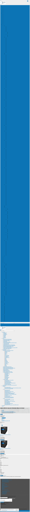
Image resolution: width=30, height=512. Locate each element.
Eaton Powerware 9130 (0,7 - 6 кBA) (11, 254)
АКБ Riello (6, 266)
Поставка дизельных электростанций (10, 392)
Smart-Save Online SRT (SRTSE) (11, 100)
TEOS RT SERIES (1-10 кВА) (10, 199)
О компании (5, 7)
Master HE (8, 71)
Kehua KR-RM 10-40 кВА (10, 152)
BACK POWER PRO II (10, 48)
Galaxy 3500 (8, 82)
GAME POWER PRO (9, 37)
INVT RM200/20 (9, 132)
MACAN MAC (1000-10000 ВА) (11, 175)
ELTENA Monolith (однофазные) (11, 214)
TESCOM (6, 184)
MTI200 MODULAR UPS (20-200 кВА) (12, 186)
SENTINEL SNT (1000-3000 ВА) (11, 170)
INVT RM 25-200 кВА (9, 134)
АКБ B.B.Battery (7, 377)
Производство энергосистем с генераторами (9, 20)
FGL (7, 278)
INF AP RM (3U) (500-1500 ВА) (11, 168)
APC (5, 78)
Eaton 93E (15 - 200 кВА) (10, 248)
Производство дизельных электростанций (10, 310)
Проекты (4, 10)
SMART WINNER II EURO (10, 41)
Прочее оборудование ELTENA (11, 225)
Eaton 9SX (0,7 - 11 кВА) (10, 255)
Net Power (8, 66)
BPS (7, 284)
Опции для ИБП (9, 34)
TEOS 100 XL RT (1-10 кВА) (10, 198)
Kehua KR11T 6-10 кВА (10, 156)
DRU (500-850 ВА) (9, 178)
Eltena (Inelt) (6, 207)
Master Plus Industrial (9, 56)
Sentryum (8, 61)
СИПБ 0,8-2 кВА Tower (10, 26)
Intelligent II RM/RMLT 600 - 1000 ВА (13, 213)
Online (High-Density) (9, 115)
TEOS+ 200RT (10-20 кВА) (10, 197)
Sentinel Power (8, 57)
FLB (7, 275)
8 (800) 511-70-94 (8, 325)
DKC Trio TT (8, 143)
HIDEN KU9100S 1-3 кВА (10, 161)
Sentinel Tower (8, 63)
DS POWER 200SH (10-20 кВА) (11, 196)
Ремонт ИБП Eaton (7, 318)
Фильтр (1, 414)
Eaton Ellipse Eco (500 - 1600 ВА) (11, 246)
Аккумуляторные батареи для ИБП (8, 262)
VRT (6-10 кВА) (9, 183)
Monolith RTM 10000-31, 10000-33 (12, 222)
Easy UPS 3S (8, 79)
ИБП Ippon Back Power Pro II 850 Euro (5, 448)
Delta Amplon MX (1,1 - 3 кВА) (12, 235)
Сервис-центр (4, 385)
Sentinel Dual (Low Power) (10, 65)
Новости (4, 11)
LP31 (7, 99)
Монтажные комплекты (11, 36)
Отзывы (4, 336)
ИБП (4, 314)
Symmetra (8, 86)
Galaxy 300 (8, 87)
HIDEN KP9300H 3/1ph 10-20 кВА (11, 164)
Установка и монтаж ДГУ (8, 311)
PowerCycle (8, 269)
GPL (7, 288)
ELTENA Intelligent (9, 210)
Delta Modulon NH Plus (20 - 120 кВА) (13, 233)
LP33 (7, 98)
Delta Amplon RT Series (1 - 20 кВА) (13, 238)
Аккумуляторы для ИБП (5, 480)
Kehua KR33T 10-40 (9, 154)
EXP (7, 124)
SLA (7, 272)
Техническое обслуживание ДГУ (9, 397)
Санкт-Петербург (2, 5)
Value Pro (8, 119)
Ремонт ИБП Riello (7, 320)
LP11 (7, 96)
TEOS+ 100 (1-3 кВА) (9, 203)
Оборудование (4, 24)
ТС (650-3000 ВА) (9, 176)
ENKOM (6, 53)
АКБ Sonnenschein (7, 373)
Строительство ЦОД (6, 343)
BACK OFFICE (9, 52)
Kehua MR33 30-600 (9, 150)
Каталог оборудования (5, 479)
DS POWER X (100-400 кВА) (10, 191)
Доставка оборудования (6, 23)
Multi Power (8, 68)
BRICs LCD (8, 122)
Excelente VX (8, 103)
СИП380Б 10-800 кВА (9, 30)
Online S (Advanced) (9, 113)
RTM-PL (8, 290)
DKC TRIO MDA (9, 141)
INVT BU (8, 137)
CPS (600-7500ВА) (9, 108)
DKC (5, 140)
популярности (2, 416)
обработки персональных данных (12, 498)
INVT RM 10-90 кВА (9, 135)
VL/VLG (8, 291)
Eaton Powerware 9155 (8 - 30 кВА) (11, 249)
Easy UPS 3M (8, 80)
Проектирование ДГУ (8, 308)
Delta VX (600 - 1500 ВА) (11, 239)
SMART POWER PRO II (10, 42)
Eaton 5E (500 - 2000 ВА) (10, 251)
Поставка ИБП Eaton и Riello (4, 323)
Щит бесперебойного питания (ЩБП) (8, 346)
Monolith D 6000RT (10, 215)
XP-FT (7, 264)
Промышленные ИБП (6, 260)
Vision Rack (8, 60)
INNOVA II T (8, 38)
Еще (2, 406)
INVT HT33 (8, 136)
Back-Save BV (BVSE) (9, 102)
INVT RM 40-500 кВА (9, 131)
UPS (7, 283)
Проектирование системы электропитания (9, 19)
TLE (7, 93)
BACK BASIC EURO (9, 50)
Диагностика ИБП (7, 315)
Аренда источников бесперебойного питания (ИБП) (10, 22)
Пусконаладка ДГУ (7, 312)
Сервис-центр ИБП (4, 484)
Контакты (3, 321)
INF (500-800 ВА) (9, 177)
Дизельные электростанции (5, 481)
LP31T (7, 90)
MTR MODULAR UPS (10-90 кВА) (11, 187)
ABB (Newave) (7, 362)
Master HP (8, 70)
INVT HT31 (8, 138)
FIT (7, 274)
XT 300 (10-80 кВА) (9, 189)
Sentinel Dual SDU (9, 64)
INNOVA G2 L (8, 39)
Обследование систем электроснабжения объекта (10, 17)
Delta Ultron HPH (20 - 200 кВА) (12, 230)
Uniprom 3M (8, 106)
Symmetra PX (8, 81)
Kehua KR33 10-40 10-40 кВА (10, 155)
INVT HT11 (8, 139)
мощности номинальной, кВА (6, 420)
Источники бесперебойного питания (8, 350)
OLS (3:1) (8, 111)
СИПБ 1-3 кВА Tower (9, 28)
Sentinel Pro (8, 75)
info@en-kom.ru (2, 325)
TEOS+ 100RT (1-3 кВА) (10, 202)
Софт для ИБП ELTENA (10, 226)
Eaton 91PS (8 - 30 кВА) (10, 247)
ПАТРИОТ (8, 126)
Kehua (6, 148)
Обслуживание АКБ (7, 303)
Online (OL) (8, 114)
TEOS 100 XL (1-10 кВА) (10, 200)
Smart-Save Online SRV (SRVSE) (11, 101)
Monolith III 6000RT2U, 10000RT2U (13, 218)
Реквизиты (4, 8)
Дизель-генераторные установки (7, 261)
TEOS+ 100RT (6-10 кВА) (10, 201)
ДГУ (4, 305)
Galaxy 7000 (8, 83)
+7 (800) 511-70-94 (4, 491)
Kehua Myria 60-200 (9, 149)
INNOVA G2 (8, 46)
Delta (5, 227)
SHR (7, 281)
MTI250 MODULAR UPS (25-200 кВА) (12, 188)
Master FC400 (8, 72)
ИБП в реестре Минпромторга (7, 13)
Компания (3, 6)
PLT (7, 117)
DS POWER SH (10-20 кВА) (10, 192)
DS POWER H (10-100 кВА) (10, 194)
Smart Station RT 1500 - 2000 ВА (12, 208)
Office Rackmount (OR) (10, 118)
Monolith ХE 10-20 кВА (11, 221)
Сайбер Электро (7, 125)
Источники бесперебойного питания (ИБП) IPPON (9, 412)
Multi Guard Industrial (9, 54)
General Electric (7, 88)
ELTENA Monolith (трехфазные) (11, 219)
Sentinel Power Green (9, 58)
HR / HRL (8, 294)
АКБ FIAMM (7, 271)
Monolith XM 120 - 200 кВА (11, 224)
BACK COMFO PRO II (10, 49)
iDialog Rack (8, 74)
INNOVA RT (8, 44)
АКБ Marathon (7, 267)
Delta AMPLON (9, 234)
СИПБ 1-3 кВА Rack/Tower (10, 27)
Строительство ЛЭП (6, 18)
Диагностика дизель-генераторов (9, 309)
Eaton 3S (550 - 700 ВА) (10, 243)
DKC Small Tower (9, 146)
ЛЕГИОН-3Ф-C (9, 127)
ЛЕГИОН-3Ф (8, 128)
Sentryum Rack (8, 62)
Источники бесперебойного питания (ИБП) (8, 411)
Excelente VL (8, 104)
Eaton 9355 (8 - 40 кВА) (10, 250)
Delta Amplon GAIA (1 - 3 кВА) (12, 236)
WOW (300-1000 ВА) (9, 182)
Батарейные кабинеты (8, 297)
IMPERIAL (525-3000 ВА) (10, 179)
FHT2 (7, 273)
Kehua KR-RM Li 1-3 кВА (10, 151)
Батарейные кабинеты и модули (12, 33)
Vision (7, 59)
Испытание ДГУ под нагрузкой (9, 307)
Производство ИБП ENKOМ (7, 21)
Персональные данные (5, 489)
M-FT (7, 270)
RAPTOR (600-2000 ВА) (10, 180)
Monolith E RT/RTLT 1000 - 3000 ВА (13, 216)
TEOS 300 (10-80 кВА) (10, 190)
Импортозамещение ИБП (6, 16)
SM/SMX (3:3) (8, 110)
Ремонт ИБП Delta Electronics (9, 319)
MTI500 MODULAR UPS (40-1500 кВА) (12, 185)
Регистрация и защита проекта (7, 14)
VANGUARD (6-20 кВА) (10, 171)
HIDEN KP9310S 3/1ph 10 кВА (11, 163)
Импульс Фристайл (9, 76)
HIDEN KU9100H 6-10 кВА (10, 162)
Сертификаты (5, 334)
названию (3, 418)
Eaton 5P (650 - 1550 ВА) (10, 252)
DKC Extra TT (8, 142)
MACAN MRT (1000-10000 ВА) (11, 174)
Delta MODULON (9, 232)
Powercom (6, 167)
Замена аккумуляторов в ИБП (9, 304)
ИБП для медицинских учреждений (8, 257)
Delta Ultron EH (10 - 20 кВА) (12, 231)
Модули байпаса (7, 380)
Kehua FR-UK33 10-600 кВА (10, 158)
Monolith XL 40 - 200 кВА (11, 223)
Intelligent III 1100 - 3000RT (11, 212)
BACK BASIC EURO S (10, 51)
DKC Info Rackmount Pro (10, 147)
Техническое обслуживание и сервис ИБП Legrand (12, 404)
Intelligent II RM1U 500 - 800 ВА (12, 211)
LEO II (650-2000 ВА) (9, 204)
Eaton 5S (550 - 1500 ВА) (10, 242)
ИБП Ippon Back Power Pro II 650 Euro (5, 434)
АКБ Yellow (6, 378)
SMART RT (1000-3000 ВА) (10, 172)
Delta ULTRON (9, 228)
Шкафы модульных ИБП (11, 32)
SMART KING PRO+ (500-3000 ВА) (11, 173)
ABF (7, 292)
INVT (6, 358)
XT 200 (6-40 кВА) (9, 195)
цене (2, 419)
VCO (7, 95)
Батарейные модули (10, 35)
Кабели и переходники (8, 300)
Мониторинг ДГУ (7, 306)
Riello (5, 353)
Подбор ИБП (5, 341)
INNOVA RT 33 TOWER (10, 45)
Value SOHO (8, 120)
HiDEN (6, 360)
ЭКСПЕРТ (8, 129)
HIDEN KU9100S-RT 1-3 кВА (11, 160)
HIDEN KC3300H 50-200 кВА (11, 165)
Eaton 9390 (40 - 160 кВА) (10, 244)
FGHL (7, 276)
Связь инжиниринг (7, 25)
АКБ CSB (6, 279)
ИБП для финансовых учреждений (8, 258)
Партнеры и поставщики (5, 486)
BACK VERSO (9, 47)
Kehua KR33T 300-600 (9, 153)
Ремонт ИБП (6, 316)
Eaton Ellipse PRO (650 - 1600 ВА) (11, 245)
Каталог (3, 410)
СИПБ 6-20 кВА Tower (10, 29)
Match (7, 92)
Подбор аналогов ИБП (6, 15)
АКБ (4, 302)
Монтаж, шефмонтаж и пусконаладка (10, 317)
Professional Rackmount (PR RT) (11, 116)
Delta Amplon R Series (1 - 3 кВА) (12, 237)
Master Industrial (9, 69)
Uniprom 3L (8, 105)
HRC (7, 280)
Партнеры (4, 9)
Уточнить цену (2, 453)
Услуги (3, 338)
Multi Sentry (8, 67)
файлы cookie (6, 509)
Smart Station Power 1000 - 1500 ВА (12, 209)
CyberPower (6, 107)
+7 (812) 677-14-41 (13, 325)
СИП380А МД (8, 31)
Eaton (5, 240)
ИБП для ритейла (5, 259)
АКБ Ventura (6, 286)
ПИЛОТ (8, 130)
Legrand (6, 206)
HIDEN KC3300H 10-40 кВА (10, 166)
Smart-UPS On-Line (9, 84)
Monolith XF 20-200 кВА (11, 220)
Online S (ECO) (9, 112)
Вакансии (4, 12)
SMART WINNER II (9, 40)
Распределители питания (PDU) (9, 296)
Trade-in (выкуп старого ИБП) (7, 348)
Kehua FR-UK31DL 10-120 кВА (11, 159)
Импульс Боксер (9, 77)
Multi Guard (8, 55)
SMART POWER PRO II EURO (11, 43)
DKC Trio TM (8, 144)
